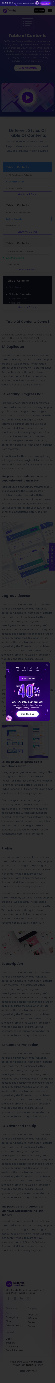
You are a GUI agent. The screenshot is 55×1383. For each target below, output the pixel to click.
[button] (47, 665)
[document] (27, 691)
